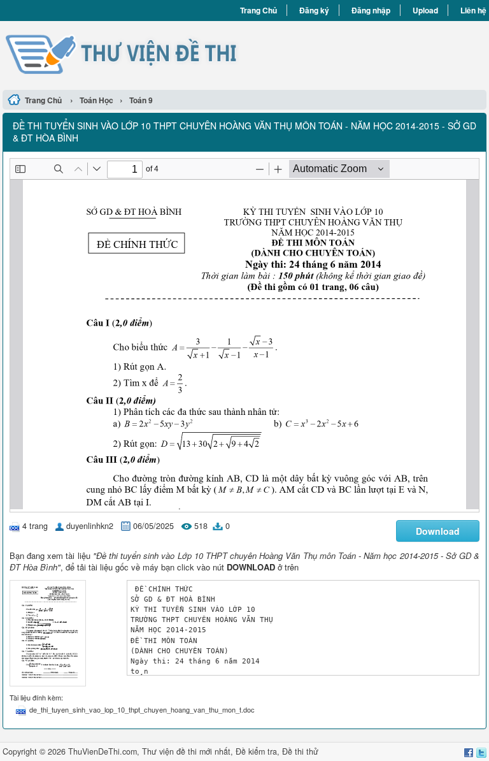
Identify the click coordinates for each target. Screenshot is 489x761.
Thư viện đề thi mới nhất (186, 751)
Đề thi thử (300, 751)
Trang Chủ (258, 10)
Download (438, 531)
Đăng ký (314, 10)
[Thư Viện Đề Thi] (123, 53)
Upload (425, 10)
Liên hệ (473, 10)
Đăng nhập (370, 10)
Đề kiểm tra (256, 751)
